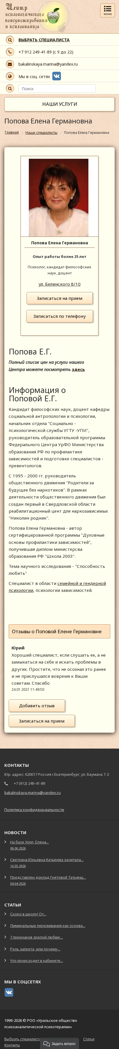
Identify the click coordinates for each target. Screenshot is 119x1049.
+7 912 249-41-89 (35, 52)
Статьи (88, 1039)
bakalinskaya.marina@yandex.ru (48, 64)
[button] (59, 1043)
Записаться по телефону (60, 316)
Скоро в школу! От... (28, 914)
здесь (78, 369)
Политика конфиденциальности (34, 809)
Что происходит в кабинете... (36, 960)
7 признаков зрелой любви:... (36, 937)
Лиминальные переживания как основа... (47, 925)
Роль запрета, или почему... (35, 949)
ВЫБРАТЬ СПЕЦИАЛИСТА (44, 40)
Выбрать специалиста (22, 1039)
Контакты (12, 1045)
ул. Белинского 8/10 (59, 284)
